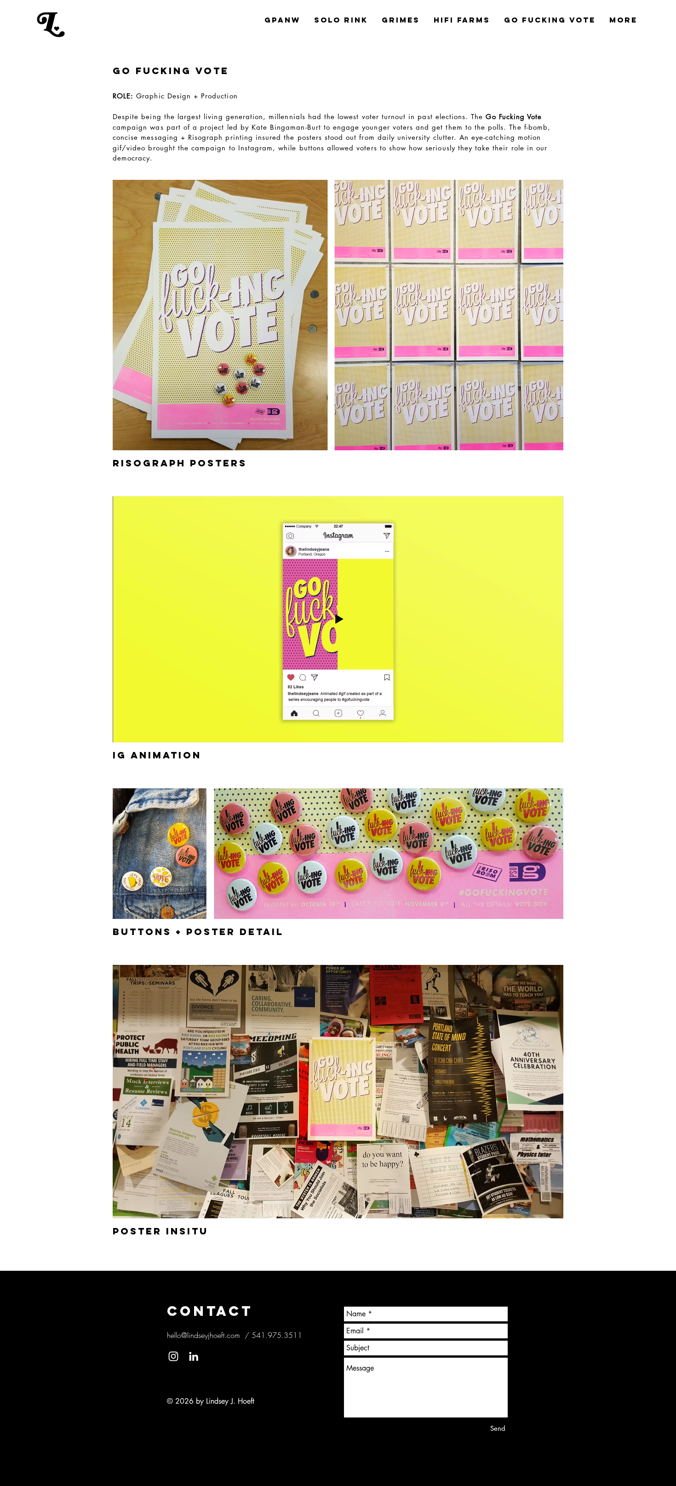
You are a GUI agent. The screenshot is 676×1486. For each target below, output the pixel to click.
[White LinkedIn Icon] (193, 1356)
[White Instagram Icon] (173, 1356)
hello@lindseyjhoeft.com (203, 1335)
